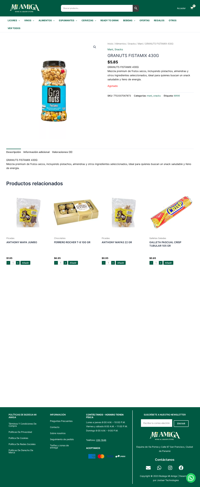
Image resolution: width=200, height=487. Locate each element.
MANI (177, 95)
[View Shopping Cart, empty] (192, 8)
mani (140, 43)
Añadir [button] (25, 262)
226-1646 (101, 440)
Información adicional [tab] (36, 152)
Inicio (110, 43)
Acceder (181, 8)
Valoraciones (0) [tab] (62, 152)
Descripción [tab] (13, 152)
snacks (132, 43)
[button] (18, 20)
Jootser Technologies (168, 480)
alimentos (120, 43)
